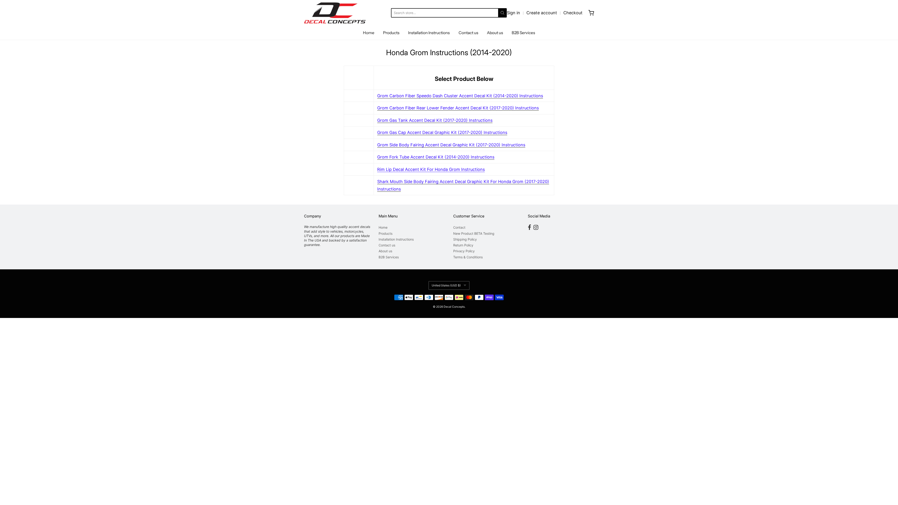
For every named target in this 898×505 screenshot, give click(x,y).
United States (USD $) (446, 285)
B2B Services (523, 32)
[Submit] (502, 13)
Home (368, 32)
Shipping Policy (465, 239)
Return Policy (463, 245)
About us (495, 32)
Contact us (468, 32)
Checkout (573, 12)
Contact (459, 227)
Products (391, 32)
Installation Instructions (429, 32)
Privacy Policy (464, 251)
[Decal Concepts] (335, 12)
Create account (541, 12)
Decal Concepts (454, 306)
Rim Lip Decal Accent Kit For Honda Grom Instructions (431, 169)
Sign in (513, 12)
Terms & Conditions (468, 257)
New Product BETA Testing (473, 233)
